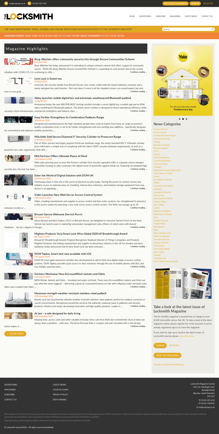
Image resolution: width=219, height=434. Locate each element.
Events (157, 176)
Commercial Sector (162, 157)
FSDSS (156, 182)
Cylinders (158, 167)
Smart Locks (159, 251)
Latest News (191, 16)
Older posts (15, 333)
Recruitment (159, 226)
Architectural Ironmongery (165, 135)
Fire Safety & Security (163, 179)
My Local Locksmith (175, 3)
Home (132, 16)
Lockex (157, 207)
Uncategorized (160, 258)
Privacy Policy (60, 394)
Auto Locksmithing (162, 138)
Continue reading (138, 71)
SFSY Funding (60, 399)
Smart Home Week (162, 248)
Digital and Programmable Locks (167, 170)
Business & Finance (162, 144)
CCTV (156, 151)
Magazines (175, 16)
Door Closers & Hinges (163, 173)
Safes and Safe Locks (162, 233)
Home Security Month (163, 198)
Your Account (60, 389)
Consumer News (161, 163)
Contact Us (206, 16)
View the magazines (167, 355)
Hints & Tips (159, 195)
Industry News (160, 201)
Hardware (158, 189)
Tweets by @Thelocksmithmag (169, 364)
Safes (156, 229)
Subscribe (161, 16)
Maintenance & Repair (163, 214)
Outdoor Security (161, 220)
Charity (157, 154)
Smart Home (159, 245)
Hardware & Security (162, 192)
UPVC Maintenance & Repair (166, 261)
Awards (157, 141)
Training (157, 255)
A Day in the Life (161, 129)
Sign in (195, 3)
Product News (160, 223)
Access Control (160, 132)
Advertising (145, 16)
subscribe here (186, 335)
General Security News (163, 185)
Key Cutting (159, 204)
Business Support (161, 148)
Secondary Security (162, 239)
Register (208, 3)
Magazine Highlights (162, 210)
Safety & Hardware (162, 236)
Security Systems (161, 242)
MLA (156, 217)
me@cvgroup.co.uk (17, 3)
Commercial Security (162, 160)
